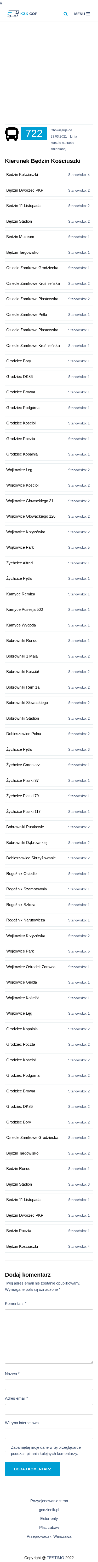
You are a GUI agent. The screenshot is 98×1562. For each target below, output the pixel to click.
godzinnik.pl (49, 1509)
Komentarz (15, 1303)
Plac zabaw (49, 1527)
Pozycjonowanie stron (49, 1501)
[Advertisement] (49, 75)
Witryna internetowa (22, 1423)
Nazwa (12, 1373)
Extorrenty (49, 1518)
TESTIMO (55, 1557)
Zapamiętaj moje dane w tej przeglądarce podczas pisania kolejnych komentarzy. (46, 1450)
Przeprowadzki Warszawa (49, 1536)
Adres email (16, 1398)
